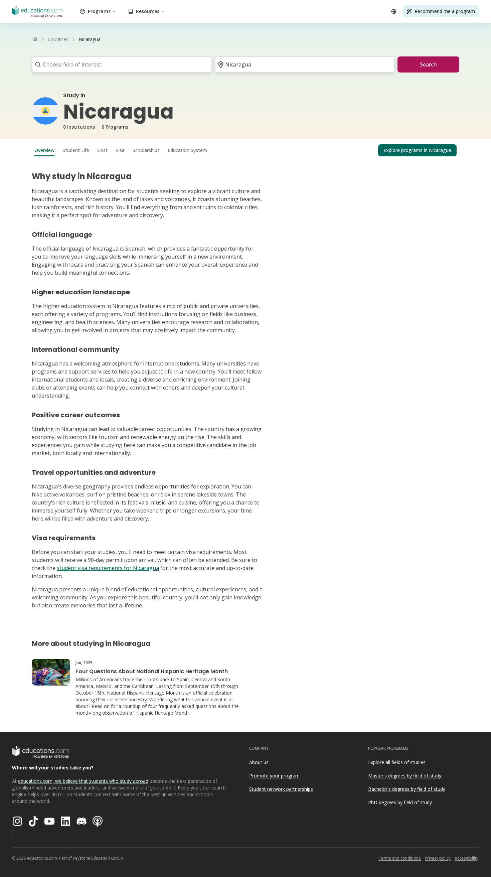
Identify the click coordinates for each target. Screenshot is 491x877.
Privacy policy (438, 858)
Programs (99, 11)
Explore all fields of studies (397, 762)
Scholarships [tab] (146, 150)
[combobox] (119, 64)
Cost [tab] (102, 150)
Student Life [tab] (75, 150)
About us (259, 762)
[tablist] (245, 150)
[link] (89, 39)
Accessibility (466, 858)
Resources (147, 11)
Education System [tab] (187, 150)
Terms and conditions (399, 858)
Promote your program (274, 775)
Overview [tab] (44, 150)
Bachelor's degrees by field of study (406, 789)
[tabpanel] (245, 387)
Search (428, 64)
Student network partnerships (281, 789)
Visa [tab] (120, 150)
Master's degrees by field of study (404, 775)
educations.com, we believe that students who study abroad (83, 781)
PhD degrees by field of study (400, 802)
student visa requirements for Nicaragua (108, 568)
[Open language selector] (394, 11)
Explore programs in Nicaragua (417, 150)
